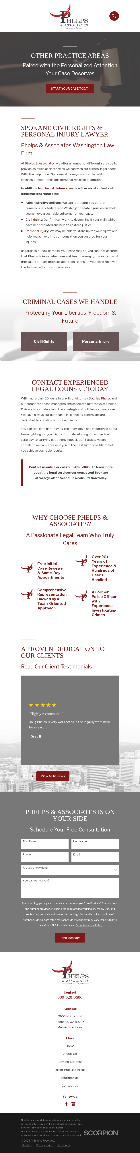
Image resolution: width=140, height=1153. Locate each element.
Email (76, 854)
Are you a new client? (35, 867)
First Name (29, 841)
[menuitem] (26, 1145)
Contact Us (70, 1085)
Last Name (80, 841)
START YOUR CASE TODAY (70, 88)
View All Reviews (53, 776)
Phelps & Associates (40, 163)
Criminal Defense (70, 1062)
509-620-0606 (70, 997)
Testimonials (70, 1078)
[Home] (68, 16)
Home (70, 1046)
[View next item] (31, 776)
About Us (70, 1054)
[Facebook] (66, 1104)
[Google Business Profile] (73, 1104)
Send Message (70, 938)
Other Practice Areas (70, 1070)
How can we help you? (36, 880)
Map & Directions (70, 1027)
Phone (27, 854)
